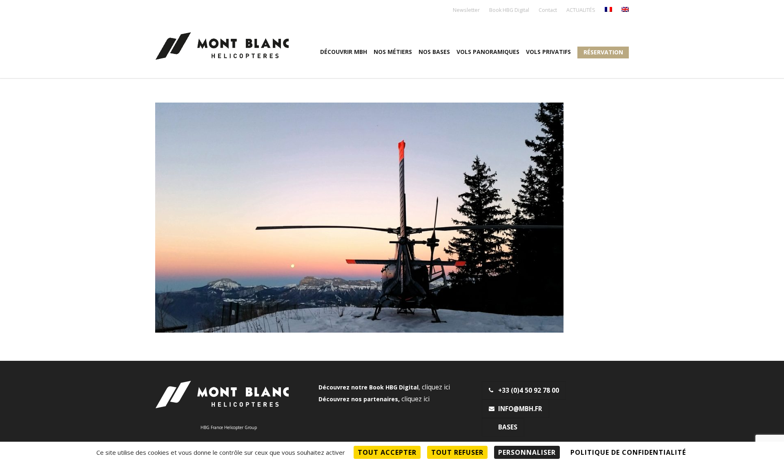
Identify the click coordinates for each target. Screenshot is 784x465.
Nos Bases (434, 52)
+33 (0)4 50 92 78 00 (528, 390)
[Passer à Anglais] (625, 10)
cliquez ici (436, 387)
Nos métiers (393, 52)
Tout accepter (387, 452)
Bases (507, 427)
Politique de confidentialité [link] (628, 452)
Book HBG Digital (509, 10)
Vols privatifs (548, 52)
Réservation (603, 52)
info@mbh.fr (520, 409)
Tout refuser (457, 452)
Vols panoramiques (488, 52)
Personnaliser (527, 452)
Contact (548, 10)
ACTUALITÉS (580, 10)
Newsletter (466, 10)
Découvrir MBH (343, 52)
